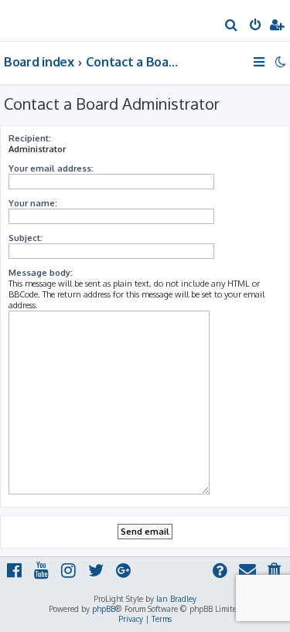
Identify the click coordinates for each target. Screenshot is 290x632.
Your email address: (51, 168)
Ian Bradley (176, 598)
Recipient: (30, 138)
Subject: (26, 238)
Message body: (41, 272)
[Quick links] (260, 62)
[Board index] (37, 20)
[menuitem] (231, 26)
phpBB (103, 608)
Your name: (33, 203)
